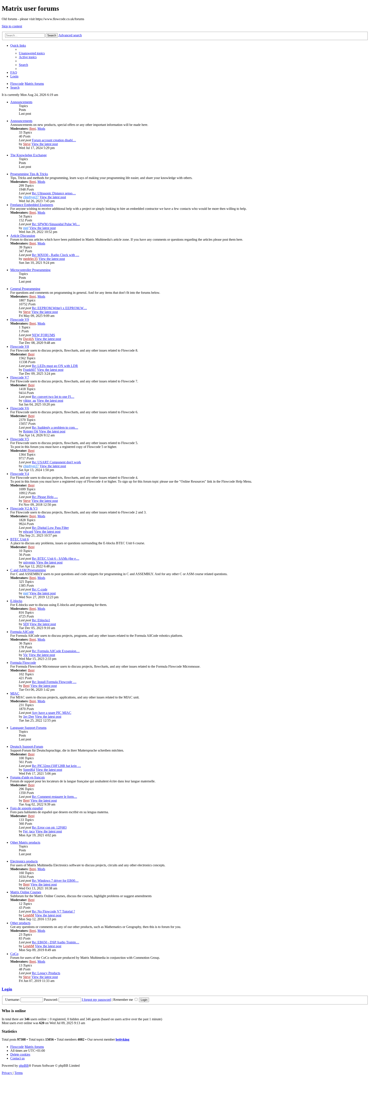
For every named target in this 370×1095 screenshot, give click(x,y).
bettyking (122, 1039)
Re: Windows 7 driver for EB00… (55, 880)
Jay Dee (28, 716)
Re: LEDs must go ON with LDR (55, 366)
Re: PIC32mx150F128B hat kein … (56, 766)
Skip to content (12, 26)
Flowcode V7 (19, 377)
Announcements (21, 102)
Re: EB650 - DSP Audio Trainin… (55, 942)
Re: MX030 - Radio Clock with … (55, 255)
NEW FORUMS (43, 335)
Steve (27, 144)
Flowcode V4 (19, 474)
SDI (26, 624)
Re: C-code (39, 589)
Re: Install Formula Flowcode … (54, 682)
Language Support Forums (28, 728)
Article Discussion (22, 235)
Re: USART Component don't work (56, 462)
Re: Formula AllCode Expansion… (56, 651)
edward (28, 531)
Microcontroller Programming (30, 270)
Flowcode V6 (19, 408)
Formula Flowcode (23, 662)
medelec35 (30, 259)
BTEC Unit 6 (19, 539)
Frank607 (29, 369)
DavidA (28, 339)
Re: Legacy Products (46, 973)
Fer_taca (29, 831)
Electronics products (24, 861)
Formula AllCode (22, 632)
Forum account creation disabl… (54, 140)
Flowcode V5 (19, 439)
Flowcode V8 (19, 346)
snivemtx (29, 562)
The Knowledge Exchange (28, 155)
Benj (32, 128)
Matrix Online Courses (25, 892)
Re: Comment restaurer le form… (54, 796)
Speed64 (29, 769)
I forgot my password (96, 999)
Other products (20, 923)
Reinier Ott (30, 431)
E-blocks (16, 601)
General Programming (25, 289)
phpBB (24, 1065)
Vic (25, 655)
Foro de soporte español (26, 808)
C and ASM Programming (28, 570)
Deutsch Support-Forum (26, 746)
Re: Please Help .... (45, 497)
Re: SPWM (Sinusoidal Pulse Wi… (56, 224)
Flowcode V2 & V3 (23, 508)
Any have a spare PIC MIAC (51, 713)
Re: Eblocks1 (41, 620)
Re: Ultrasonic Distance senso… (54, 193)
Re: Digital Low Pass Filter (50, 528)
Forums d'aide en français (27, 777)
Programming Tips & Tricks (29, 174)
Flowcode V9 (19, 319)
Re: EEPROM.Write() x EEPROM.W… (59, 308)
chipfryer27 (31, 197)
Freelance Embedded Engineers (31, 205)
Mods (41, 128)
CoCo (14, 954)
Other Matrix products (25, 842)
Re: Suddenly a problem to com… (55, 427)
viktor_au (29, 400)
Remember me (123, 999)
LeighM (28, 915)
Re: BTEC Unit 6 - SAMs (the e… (55, 558)
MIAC (14, 693)
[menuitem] (32, 53)
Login (7, 989)
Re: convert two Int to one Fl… (53, 396)
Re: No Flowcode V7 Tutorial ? (53, 911)
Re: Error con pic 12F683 (49, 827)
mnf (25, 228)
